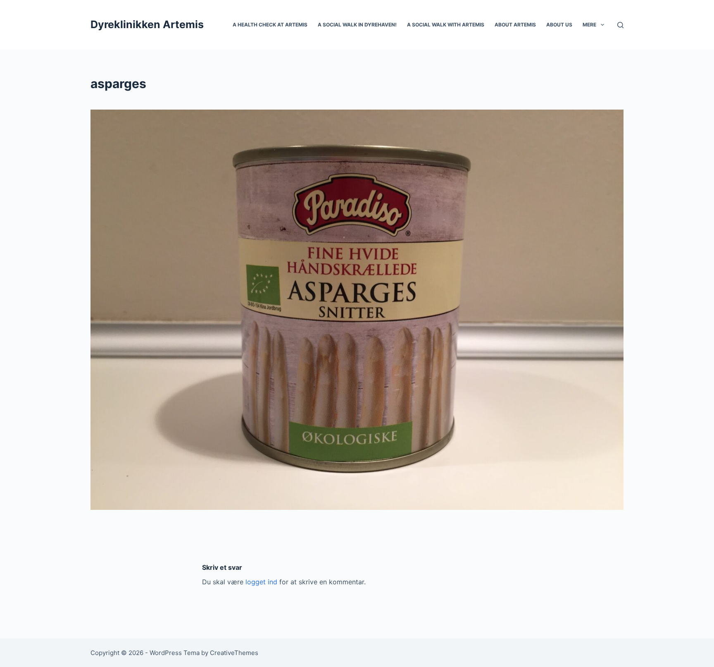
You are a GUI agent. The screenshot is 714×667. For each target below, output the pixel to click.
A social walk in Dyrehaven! (357, 25)
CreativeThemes (234, 653)
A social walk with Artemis (445, 25)
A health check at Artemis (270, 25)
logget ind (261, 582)
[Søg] (620, 25)
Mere (589, 25)
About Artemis (515, 25)
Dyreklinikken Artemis (147, 24)
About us (559, 25)
